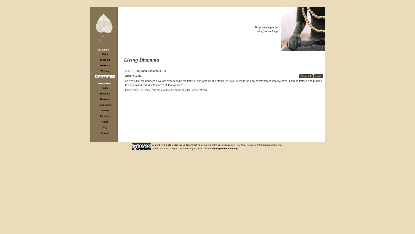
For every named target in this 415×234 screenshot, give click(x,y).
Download (306, 76)
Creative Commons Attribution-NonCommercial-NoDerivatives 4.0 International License (237, 145)
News (105, 121)
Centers (105, 110)
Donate (105, 133)
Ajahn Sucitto (133, 76)
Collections (105, 105)
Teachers (105, 59)
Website (105, 71)
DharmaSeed (104, 83)
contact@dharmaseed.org (224, 148)
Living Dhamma (149, 71)
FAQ (104, 127)
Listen (318, 76)
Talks (105, 54)
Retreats (105, 65)
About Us (105, 116)
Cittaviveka (103, 49)
